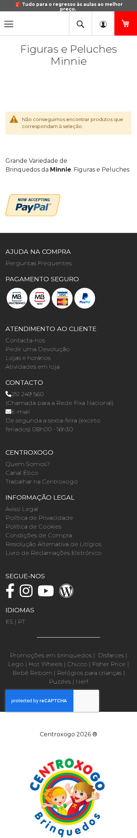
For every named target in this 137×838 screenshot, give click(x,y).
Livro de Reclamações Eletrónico (53, 552)
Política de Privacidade (39, 517)
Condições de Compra (38, 535)
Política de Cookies (33, 526)
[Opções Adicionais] (32, 204)
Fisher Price (109, 664)
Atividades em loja (32, 366)
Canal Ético (21, 472)
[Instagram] (28, 594)
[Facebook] (11, 594)
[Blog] (68, 594)
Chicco (77, 664)
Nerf (82, 681)
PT (21, 621)
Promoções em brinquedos (51, 655)
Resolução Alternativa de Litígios (53, 544)
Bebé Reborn (32, 672)
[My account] (103, 23)
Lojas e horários (27, 357)
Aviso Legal (21, 509)
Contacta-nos (25, 340)
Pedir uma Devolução (37, 349)
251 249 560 (27, 394)
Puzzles (60, 681)
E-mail (20, 411)
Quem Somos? (27, 464)
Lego (16, 664)
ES (9, 621)
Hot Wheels (45, 664)
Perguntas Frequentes (38, 263)
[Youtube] (48, 594)
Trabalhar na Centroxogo (41, 481)
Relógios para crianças (89, 672)
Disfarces (111, 655)
